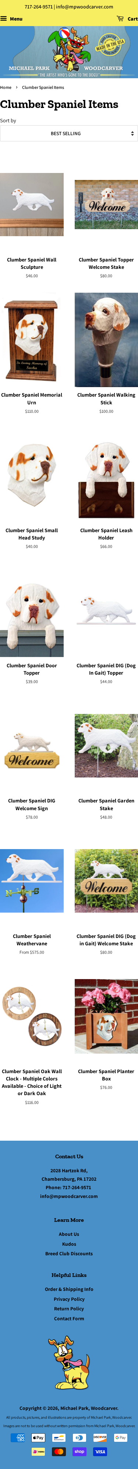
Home (5, 87)
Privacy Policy (69, 1299)
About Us (69, 1234)
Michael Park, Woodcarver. (89, 1408)
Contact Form (69, 1318)
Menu (15, 18)
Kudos (69, 1244)
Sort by (8, 120)
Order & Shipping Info (69, 1289)
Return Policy (69, 1308)
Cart (132, 18)
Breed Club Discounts (69, 1253)
